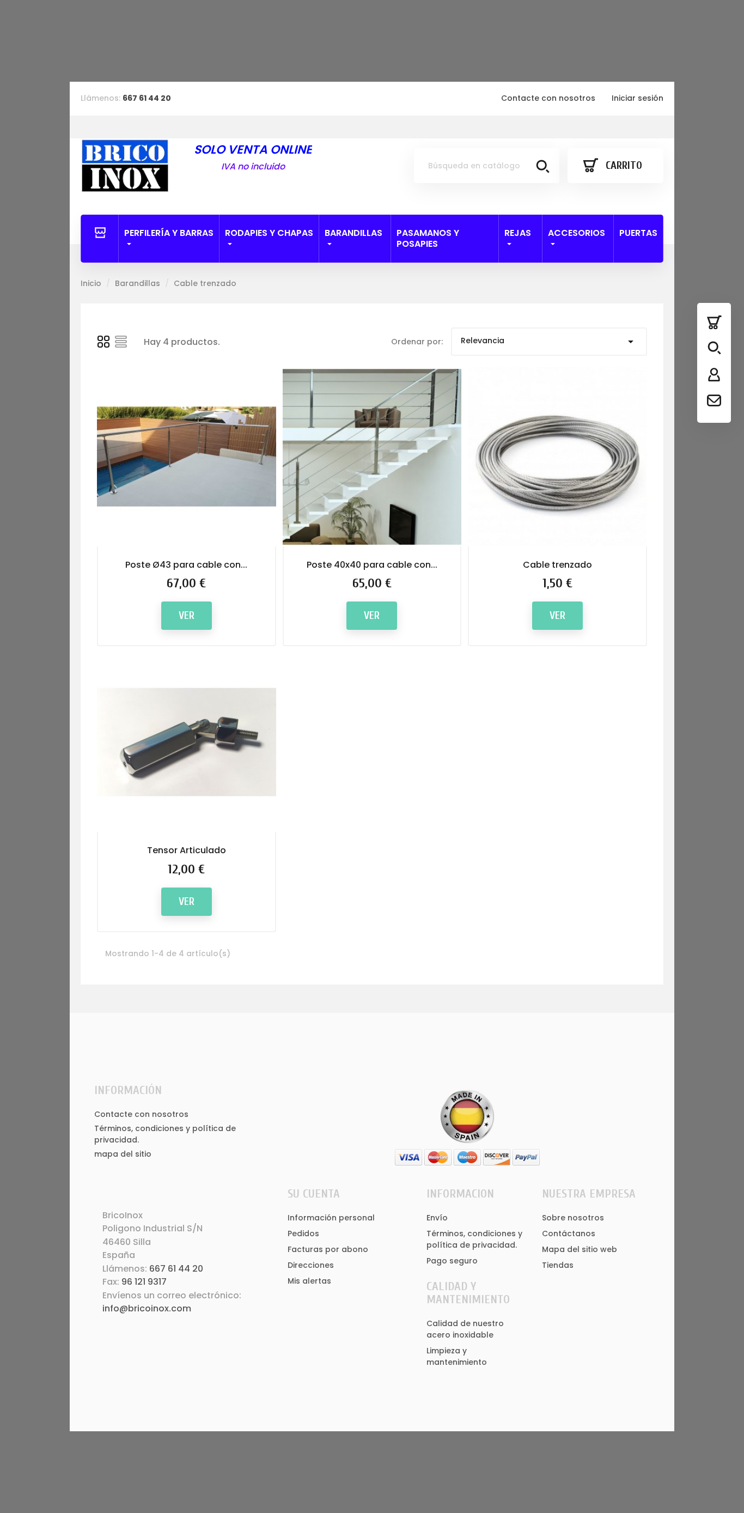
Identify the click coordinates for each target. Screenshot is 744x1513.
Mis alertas (309, 1280)
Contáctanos (568, 1233)
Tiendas (558, 1265)
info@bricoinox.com (146, 1308)
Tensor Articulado (186, 850)
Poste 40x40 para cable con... (372, 564)
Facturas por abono (328, 1249)
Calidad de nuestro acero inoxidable (465, 1329)
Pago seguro (452, 1260)
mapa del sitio (122, 1154)
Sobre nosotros (573, 1217)
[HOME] (99, 233)
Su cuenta (314, 1194)
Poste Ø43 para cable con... (186, 564)
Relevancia (549, 341)
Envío (437, 1217)
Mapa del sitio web (579, 1249)
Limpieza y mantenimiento (456, 1356)
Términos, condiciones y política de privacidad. (474, 1239)
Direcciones (311, 1265)
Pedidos (303, 1233)
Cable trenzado (557, 564)
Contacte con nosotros (548, 98)
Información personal (331, 1217)
